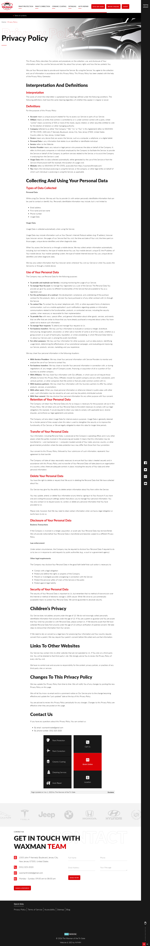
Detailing (72, 6)
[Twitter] (145, 470)
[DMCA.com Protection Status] (70, 934)
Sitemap (60, 909)
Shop (125, 6)
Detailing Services (59, 772)
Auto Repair (83, 6)
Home (4, 22)
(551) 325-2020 (98, 6)
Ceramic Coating (59, 6)
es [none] (147, 944)
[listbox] (145, 944)
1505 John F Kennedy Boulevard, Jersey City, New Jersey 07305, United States (38, 859)
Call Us (87, 747)
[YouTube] (145, 483)
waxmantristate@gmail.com (31, 873)
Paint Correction (42, 6)
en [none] (144, 944)
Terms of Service (35, 909)
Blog (68, 909)
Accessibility (49, 909)
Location (87, 782)
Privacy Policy (20, 909)
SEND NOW (74, 878)
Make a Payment (22, 888)
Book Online (113, 6)
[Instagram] (145, 476)
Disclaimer (111, 792)
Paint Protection (26, 6)
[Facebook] (145, 463)
